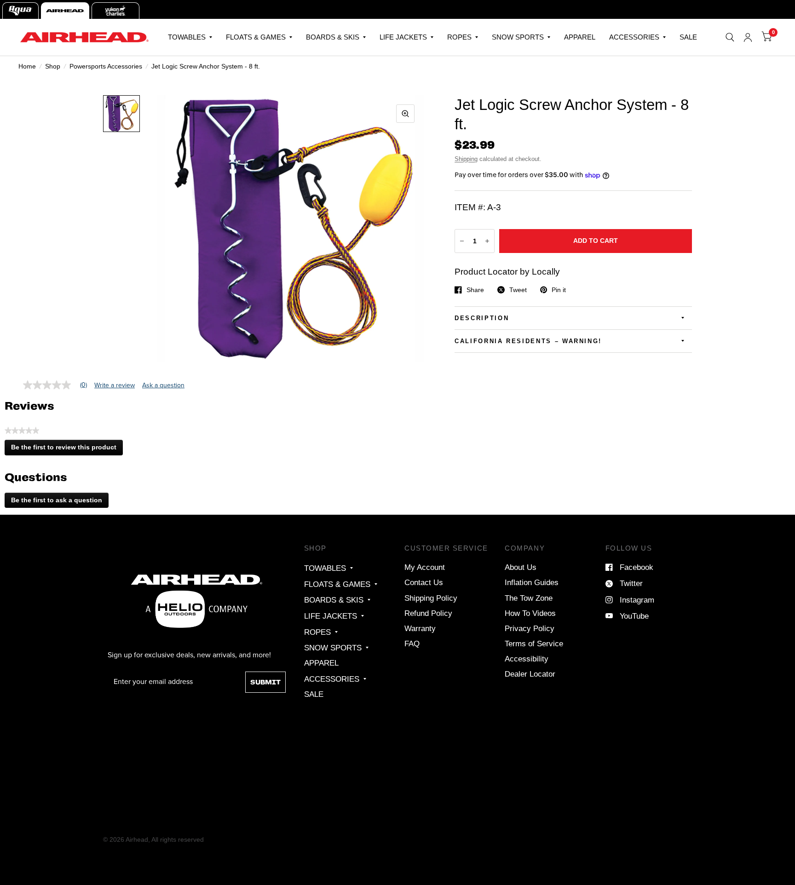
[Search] (730, 37)
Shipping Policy (430, 598)
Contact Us (423, 582)
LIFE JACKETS (403, 37)
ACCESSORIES (634, 37)
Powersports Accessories (105, 66)
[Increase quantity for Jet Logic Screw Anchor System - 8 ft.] (487, 241)
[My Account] (748, 37)
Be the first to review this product (66, 449)
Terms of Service (534, 643)
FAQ (412, 643)
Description (482, 318)
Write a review (114, 385)
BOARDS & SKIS (332, 37)
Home (27, 66)
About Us (520, 567)
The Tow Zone (529, 598)
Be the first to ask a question (56, 500)
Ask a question (163, 385)
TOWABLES (187, 37)
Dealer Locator (530, 674)
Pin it (559, 289)
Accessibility (526, 659)
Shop (52, 66)
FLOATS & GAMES (256, 37)
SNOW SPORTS (518, 37)
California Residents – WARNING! (528, 341)
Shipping (466, 158)
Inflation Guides (532, 582)
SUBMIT (265, 682)
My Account (424, 567)
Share (475, 289)
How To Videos (530, 613)
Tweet (518, 289)
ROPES (459, 37)
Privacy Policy (529, 628)
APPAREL (579, 37)
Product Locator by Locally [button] (507, 271)
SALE (688, 37)
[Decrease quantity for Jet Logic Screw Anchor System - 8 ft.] (462, 241)
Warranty (420, 628)
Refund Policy (428, 613)
